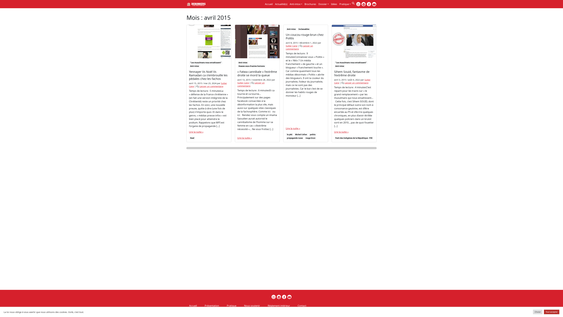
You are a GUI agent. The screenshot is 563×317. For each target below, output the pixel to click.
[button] (353, 3)
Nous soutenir (252, 305)
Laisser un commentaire (211, 86)
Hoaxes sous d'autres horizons (252, 66)
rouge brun (310, 138)
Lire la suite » (196, 132)
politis (313, 134)
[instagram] (358, 4)
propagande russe (295, 138)
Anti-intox (295, 4)
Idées (334, 4)
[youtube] (374, 4)
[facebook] (369, 4)
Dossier (322, 4)
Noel (192, 138)
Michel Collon (301, 134)
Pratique (344, 4)
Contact (302, 305)
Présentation (212, 305)
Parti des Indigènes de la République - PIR (353, 138)
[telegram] (364, 4)
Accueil (269, 4)
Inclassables (304, 29)
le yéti (289, 134)
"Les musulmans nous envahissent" (206, 62)
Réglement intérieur (279, 305)
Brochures (310, 4)
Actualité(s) (281, 4)
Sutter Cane (243, 82)
